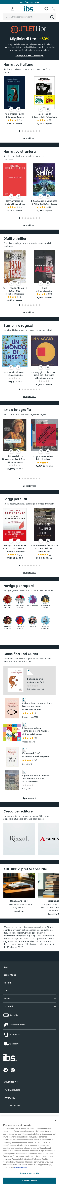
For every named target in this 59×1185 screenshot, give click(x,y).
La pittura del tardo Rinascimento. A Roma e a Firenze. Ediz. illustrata (15, 458)
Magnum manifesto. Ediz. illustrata (44, 458)
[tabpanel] (15, 100)
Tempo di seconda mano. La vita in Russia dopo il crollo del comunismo (15, 547)
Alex (44, 288)
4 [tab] (28, 131)
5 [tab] (31, 131)
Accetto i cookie (29, 1180)
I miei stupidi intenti (14, 114)
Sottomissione (14, 201)
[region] (29, 1150)
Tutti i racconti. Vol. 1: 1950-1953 (15, 290)
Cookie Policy (20, 1167)
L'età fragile (44, 114)
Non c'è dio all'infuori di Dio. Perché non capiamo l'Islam (44, 547)
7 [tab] (36, 131)
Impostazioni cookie (29, 1173)
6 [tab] (33, 131)
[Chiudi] (55, 1120)
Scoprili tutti (19, 911)
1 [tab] (19, 131)
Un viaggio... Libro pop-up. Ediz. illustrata (44, 374)
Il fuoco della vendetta (44, 201)
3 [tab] (25, 131)
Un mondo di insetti (14, 372)
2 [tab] (22, 131)
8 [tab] (39, 131)
